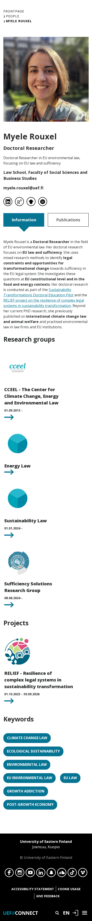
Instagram (19, 873)
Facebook (9, 873)
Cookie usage (69, 889)
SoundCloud (61, 873)
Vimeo (82, 873)
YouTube (30, 873)
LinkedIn (40, 873)
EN (66, 912)
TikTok (72, 873)
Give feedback (48, 896)
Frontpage (13, 11)
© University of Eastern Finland (46, 849)
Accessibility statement (32, 889)
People (12, 16)
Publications (68, 219)
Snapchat (51, 873)
